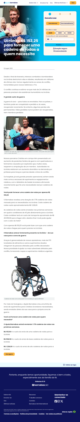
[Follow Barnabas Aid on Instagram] (58, 402)
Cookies (42, 414)
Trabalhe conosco (35, 398)
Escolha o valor (51, 30)
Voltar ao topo (69, 365)
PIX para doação (60, 51)
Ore (51, 3)
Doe (73, 3)
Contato (32, 401)
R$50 (60, 33)
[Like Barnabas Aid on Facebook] (56, 402)
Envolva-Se (44, 3)
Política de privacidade (28, 414)
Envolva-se (7, 398)
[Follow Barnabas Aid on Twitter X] (61, 402)
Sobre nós (7, 395)
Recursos (32, 395)
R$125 (69, 33)
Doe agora (9, 354)
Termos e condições (11, 414)
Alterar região (67, 412)
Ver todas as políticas (54, 414)
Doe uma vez (53, 23)
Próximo (60, 45)
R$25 (50, 33)
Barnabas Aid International (38, 404)
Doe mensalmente (67, 23)
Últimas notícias (9, 404)
